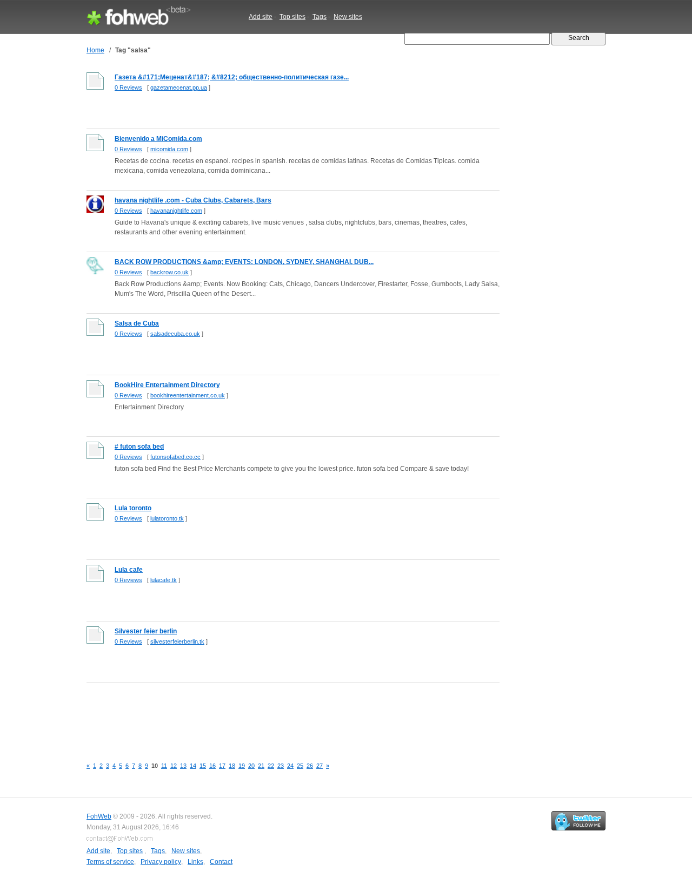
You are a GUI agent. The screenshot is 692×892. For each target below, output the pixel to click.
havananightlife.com (176, 210)
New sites (348, 17)
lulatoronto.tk (167, 518)
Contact (221, 862)
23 (280, 765)
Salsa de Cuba (137, 323)
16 (212, 765)
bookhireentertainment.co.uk (187, 395)
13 (183, 765)
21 (261, 765)
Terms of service (110, 862)
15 (202, 765)
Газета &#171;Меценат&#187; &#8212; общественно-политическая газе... (232, 77)
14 (193, 765)
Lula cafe (129, 569)
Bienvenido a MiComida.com (158, 139)
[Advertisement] (283, 714)
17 (222, 765)
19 (241, 765)
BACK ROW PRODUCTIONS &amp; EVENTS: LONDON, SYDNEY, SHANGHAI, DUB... (244, 262)
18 (232, 765)
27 (319, 765)
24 (290, 765)
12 (173, 765)
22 (271, 765)
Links (195, 862)
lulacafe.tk (163, 580)
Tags (319, 17)
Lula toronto (133, 508)
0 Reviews (128, 87)
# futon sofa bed (139, 446)
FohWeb (98, 816)
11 (164, 765)
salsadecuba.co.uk (175, 333)
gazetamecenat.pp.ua (178, 87)
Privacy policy (161, 862)
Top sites (292, 17)
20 (251, 765)
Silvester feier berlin (146, 631)
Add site (260, 17)
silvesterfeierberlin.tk (177, 641)
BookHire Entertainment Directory (167, 385)
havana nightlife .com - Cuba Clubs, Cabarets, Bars (193, 200)
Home (95, 50)
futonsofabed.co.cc (175, 457)
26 (310, 765)
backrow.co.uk (169, 272)
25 (300, 765)
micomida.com (169, 149)
